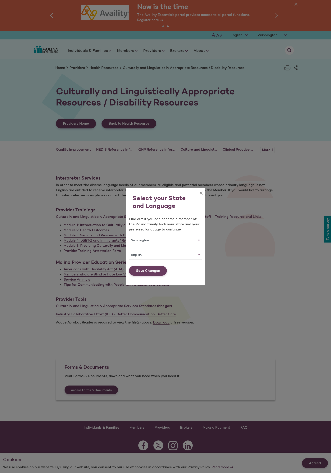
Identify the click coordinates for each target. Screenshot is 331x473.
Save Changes (148, 271)
